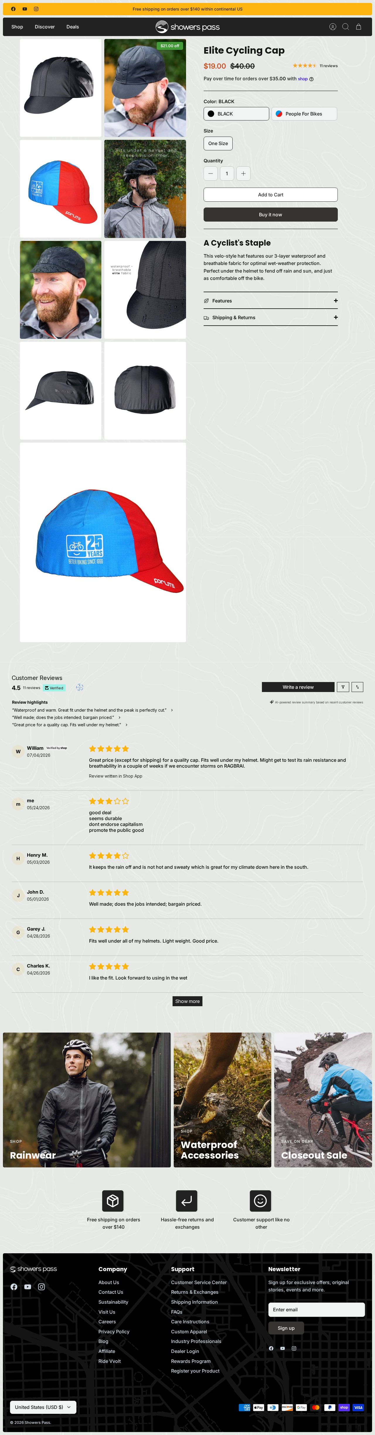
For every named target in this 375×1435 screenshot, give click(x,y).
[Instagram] (36, 9)
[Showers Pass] (188, 27)
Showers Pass (37, 1422)
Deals (73, 27)
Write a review (298, 687)
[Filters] (343, 687)
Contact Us (110, 1292)
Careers (107, 1322)
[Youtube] (24, 9)
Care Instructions (190, 1322)
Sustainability (113, 1302)
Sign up (286, 1328)
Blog (103, 1341)
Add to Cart (270, 195)
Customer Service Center (199, 1282)
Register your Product (195, 1371)
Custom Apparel (189, 1331)
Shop (17, 27)
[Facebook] (13, 9)
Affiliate (106, 1351)
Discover (45, 27)
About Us (108, 1282)
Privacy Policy (113, 1331)
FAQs (177, 1312)
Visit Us (106, 1312)
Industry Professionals (196, 1341)
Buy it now (270, 214)
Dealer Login (185, 1351)
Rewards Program (191, 1361)
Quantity (213, 161)
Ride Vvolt (109, 1361)
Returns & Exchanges (195, 1292)
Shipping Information (194, 1302)
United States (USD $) (39, 1407)
